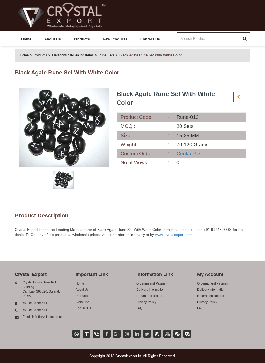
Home (26, 39)
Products (82, 39)
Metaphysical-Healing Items (73, 55)
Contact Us (150, 39)
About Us (52, 39)
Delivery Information (150, 289)
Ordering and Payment (152, 283)
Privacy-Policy (146, 302)
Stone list (82, 302)
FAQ (139, 308)
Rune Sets (106, 55)
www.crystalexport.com (174, 235)
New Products (115, 39)
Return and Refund (149, 296)
